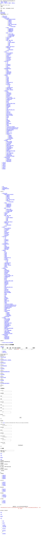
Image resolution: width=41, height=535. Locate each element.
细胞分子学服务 (9, 141)
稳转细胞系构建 (9, 155)
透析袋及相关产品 (9, 82)
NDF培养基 (2, 374)
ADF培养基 (2, 368)
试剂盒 (5, 51)
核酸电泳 (10, 21)
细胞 (9, 43)
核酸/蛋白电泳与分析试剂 (10, 19)
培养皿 (7, 78)
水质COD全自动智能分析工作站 (12, 128)
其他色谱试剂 (10, 49)
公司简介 (4, 500)
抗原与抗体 (6, 61)
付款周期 (4, 485)
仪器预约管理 (8, 159)
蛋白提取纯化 (8, 57)
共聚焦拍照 (8, 144)
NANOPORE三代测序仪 (10, 126)
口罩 (9, 85)
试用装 (7, 39)
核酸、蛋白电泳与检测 (12, 24)
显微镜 (7, 122)
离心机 (7, 102)
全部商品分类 (4, 17)
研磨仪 (7, 91)
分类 (1, 455)
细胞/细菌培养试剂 (7, 68)
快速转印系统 (8, 139)
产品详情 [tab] (4, 351)
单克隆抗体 (8, 64)
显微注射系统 (8, 123)
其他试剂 (10, 25)
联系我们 (4, 168)
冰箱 (7, 108)
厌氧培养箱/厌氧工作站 (10, 109)
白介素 (9, 41)
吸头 (7, 76)
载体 (9, 45)
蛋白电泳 (10, 22)
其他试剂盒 (8, 58)
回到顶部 (4, 533)
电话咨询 (4, 528)
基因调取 (8, 149)
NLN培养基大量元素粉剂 (4, 383)
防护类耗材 (8, 84)
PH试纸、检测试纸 (9, 89)
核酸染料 (10, 20)
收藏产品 (2, 346)
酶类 (7, 32)
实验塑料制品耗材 (9, 87)
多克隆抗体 (8, 65)
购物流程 (4, 477)
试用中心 (4, 167)
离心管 (7, 77)
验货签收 (4, 491)
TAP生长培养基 (3, 357)
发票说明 (4, 494)
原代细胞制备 (8, 148)
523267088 (4, 526)
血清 (7, 69)
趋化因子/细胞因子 (11, 42)
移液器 (7, 117)
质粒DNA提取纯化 (9, 52)
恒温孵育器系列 (9, 99)
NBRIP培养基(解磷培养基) (5, 371)
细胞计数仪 (8, 105)
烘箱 (7, 119)
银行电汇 (4, 483)
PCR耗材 (8, 83)
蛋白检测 (10, 23)
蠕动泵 (7, 101)
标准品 (7, 50)
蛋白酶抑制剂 (10, 28)
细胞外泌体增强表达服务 (10, 150)
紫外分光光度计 (9, 97)
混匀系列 (8, 100)
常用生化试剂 (6, 18)
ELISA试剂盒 (8, 59)
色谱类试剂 (8, 47)
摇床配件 (10, 136)
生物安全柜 (8, 111)
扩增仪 (7, 116)
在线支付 (4, 482)
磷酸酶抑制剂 (10, 29)
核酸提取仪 (8, 104)
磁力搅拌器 (8, 121)
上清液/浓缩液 (12, 26)
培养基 (7, 70)
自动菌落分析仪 (9, 130)
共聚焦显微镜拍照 (9, 147)
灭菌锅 (7, 125)
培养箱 (7, 107)
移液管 (7, 79)
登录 (18, 349)
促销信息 (4, 165)
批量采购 (4, 476)
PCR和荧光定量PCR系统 (10, 103)
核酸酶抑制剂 (10, 30)
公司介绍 (4, 162)
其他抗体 (8, 67)
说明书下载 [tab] (4, 352)
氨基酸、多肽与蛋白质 (10, 46)
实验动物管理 (8, 161)
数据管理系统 (8, 160)
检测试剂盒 (8, 60)
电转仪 (7, 124)
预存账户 (4, 484)
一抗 (7, 62)
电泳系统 (8, 96)
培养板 (7, 80)
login (4, 422)
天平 (7, 118)
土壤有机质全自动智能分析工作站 (12, 127)
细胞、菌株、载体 (9, 40)
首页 (1, 453)
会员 (1, 459)
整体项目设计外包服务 (10, 156)
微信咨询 (4, 530)
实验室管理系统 (7, 157)
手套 (9, 86)
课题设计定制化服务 (10, 145)
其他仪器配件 (10, 138)
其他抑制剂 (10, 31)
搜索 (1, 6)
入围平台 (4, 164)
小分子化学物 (8, 37)
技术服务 (6, 140)
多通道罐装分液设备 (10, 129)
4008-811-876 (2, 12)
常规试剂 (8, 38)
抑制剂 (7, 27)
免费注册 (4, 475)
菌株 (9, 44)
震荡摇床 (8, 120)
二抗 (7, 63)
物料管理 (8, 158)
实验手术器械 (8, 88)
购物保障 (4, 478)
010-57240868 (2, 13)
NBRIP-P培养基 (3, 377)
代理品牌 (4, 163)
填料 (9, 48)
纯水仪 (7, 110)
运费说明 (4, 490)
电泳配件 (10, 135)
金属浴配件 (10, 137)
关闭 (1, 451)
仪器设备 (6, 90)
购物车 (1, 457)
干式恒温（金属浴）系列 (10, 98)
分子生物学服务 (9, 142)
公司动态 (4, 166)
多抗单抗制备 (8, 146)
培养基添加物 (8, 71)
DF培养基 (2, 380)
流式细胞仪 (8, 106)
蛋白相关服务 (8, 143)
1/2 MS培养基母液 (3, 365)
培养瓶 (7, 81)
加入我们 (4, 502)
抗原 (7, 66)
